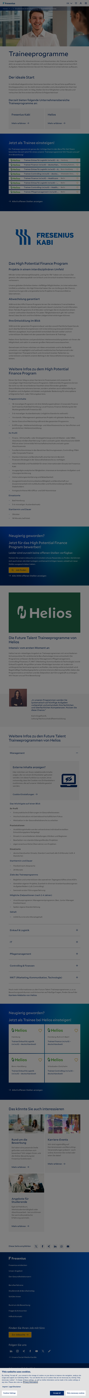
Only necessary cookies (75, 1393)
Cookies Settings (9, 1393)
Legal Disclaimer (15, 1387)
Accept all (56, 1393)
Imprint (5, 1387)
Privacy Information (30, 1382)
